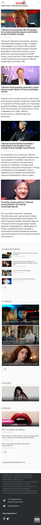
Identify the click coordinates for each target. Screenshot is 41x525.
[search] (38, 2)
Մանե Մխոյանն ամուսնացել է (22, 270)
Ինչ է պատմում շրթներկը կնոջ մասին (14, 424)
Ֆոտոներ (7, 383)
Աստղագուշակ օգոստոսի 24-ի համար (24, 279)
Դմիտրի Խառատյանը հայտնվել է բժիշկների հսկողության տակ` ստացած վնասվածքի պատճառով (18, 145)
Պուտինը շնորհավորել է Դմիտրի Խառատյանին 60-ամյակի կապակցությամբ (17, 204)
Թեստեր (7, 408)
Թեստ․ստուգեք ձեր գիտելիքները (13, 429)
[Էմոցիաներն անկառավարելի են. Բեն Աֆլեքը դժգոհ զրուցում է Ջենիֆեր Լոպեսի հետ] (6, 264)
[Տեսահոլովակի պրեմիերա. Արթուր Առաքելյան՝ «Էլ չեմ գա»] (20, 315)
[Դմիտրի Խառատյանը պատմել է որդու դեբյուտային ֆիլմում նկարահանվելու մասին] (20, 75)
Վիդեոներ (8, 301)
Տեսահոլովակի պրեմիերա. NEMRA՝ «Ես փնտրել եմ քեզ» (20, 364)
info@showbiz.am (13, 506)
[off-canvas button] (3, 2)
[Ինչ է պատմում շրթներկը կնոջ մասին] (20, 418)
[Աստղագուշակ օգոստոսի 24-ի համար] (6, 281)
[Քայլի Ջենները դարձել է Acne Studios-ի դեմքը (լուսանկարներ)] (20, 393)
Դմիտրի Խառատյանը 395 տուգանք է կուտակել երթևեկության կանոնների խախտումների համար (19, 32)
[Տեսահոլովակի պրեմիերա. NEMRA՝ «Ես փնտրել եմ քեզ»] (20, 355)
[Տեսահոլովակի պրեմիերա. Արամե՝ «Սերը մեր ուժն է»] (6, 255)
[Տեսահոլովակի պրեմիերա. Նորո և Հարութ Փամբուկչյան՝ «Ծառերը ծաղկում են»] (20, 335)
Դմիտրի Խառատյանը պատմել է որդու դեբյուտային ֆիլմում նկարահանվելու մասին (20, 89)
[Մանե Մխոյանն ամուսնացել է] (6, 273)
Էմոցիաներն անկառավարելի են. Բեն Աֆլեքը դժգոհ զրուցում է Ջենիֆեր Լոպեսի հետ (25, 263)
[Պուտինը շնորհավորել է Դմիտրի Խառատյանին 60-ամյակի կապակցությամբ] (20, 190)
